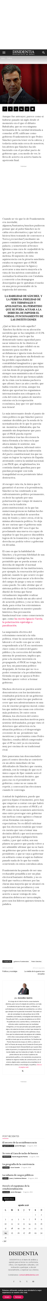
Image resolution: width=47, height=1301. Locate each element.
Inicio (3, 58)
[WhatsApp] (15, 109)
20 (24, 1228)
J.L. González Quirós (23, 998)
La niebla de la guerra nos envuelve (34, 972)
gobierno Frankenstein (21, 961)
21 (29, 1228)
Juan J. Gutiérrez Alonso (17, 1178)
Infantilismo (6, 1156)
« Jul (4, 1241)
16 (41, 1224)
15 (35, 1224)
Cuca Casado (15, 1167)
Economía (6, 1192)
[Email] (27, 109)
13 (24, 1224)
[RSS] (20, 1281)
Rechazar (18, 1297)
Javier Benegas (20, 1146)
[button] (4, 52)
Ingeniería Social (8, 1146)
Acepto (7, 1297)
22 (35, 1228)
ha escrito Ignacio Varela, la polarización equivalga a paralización (22, 622)
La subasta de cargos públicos (18, 1175)
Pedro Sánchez (36, 961)
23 (41, 1228)
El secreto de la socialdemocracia (19, 1142)
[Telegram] (32, 109)
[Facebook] (4, 109)
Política (9, 58)
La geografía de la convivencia (18, 1164)
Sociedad (6, 1167)
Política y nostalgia (9, 971)
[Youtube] (33, 1281)
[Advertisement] (23, 24)
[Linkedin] (21, 109)
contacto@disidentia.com (29, 1275)
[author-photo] (23, 995)
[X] (10, 109)
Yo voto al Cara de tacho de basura (20, 1153)
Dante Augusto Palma (20, 1156)
